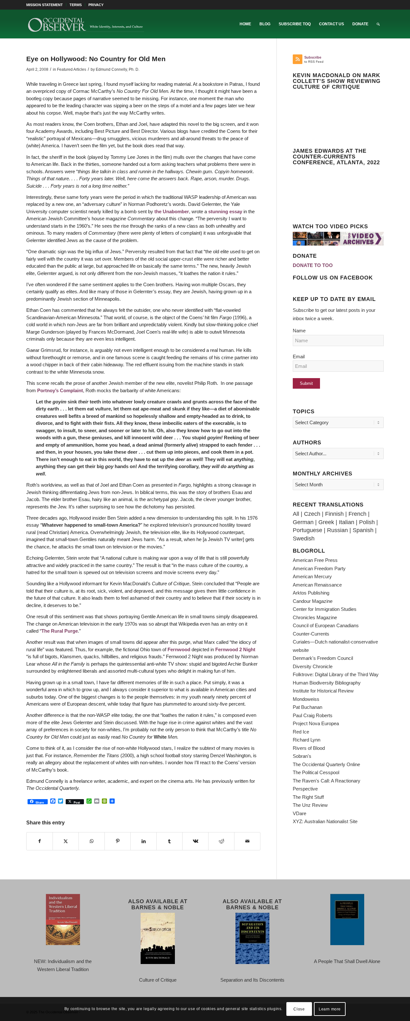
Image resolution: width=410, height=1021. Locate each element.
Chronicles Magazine (315, 617)
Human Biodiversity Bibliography (327, 682)
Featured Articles (71, 69)
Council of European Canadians (326, 625)
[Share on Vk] (195, 841)
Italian (346, 522)
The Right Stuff (308, 797)
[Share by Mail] (247, 841)
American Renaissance (317, 584)
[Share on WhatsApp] (91, 841)
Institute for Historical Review (323, 690)
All (296, 514)
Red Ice (301, 731)
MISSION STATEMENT (44, 5)
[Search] (378, 24)
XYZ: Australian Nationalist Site (325, 821)
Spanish (363, 530)
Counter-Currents (311, 633)
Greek (326, 522)
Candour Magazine (312, 601)
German (303, 522)
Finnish (334, 514)
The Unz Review (310, 805)
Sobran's (302, 756)
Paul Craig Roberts (312, 715)
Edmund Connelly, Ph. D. (117, 69)
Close (299, 1009)
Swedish (304, 538)
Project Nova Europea (316, 723)
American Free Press (315, 560)
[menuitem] (46, 4)
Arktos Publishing (311, 593)
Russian (337, 530)
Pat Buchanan (307, 707)
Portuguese (307, 530)
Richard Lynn (306, 739)
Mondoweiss (306, 699)
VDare (299, 813)
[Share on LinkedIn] (143, 841)
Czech (312, 514)
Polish (367, 522)
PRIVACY (95, 5)
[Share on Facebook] (40, 841)
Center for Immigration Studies (325, 609)
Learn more (330, 1009)
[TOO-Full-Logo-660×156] (85, 24)
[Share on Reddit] (221, 841)
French (357, 514)
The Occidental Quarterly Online (326, 764)
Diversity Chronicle (312, 666)
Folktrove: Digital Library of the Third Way (336, 674)
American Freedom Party (319, 568)
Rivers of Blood (309, 748)
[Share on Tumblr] (169, 841)
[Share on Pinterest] (117, 841)
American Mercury (312, 576)
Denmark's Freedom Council (323, 658)
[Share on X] (65, 841)
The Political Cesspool (316, 772)
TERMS (76, 5)
